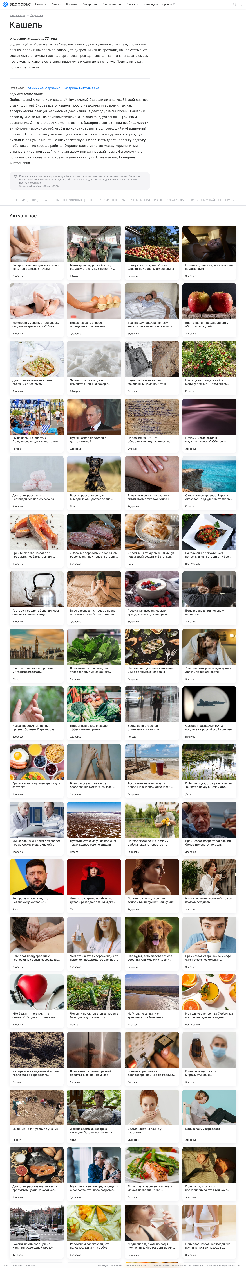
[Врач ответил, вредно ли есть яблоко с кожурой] (209, 310)
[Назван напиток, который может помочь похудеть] (209, 886)
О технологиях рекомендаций (187, 1265)
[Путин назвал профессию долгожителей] (94, 426)
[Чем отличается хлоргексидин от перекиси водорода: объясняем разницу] (94, 944)
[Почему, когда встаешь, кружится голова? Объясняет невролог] (209, 426)
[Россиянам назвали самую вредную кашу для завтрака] (152, 598)
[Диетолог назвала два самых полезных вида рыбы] (37, 368)
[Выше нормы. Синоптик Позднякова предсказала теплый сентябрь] (37, 426)
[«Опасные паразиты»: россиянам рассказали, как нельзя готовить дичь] (94, 541)
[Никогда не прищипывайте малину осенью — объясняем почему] (209, 368)
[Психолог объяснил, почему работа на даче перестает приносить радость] (152, 829)
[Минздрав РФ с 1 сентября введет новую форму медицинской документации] (37, 829)
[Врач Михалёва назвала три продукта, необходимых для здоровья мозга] (37, 541)
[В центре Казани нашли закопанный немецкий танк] (152, 368)
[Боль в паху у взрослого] (209, 1116)
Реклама (30, 1265)
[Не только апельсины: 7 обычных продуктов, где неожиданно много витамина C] (209, 1001)
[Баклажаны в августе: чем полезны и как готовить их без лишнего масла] (209, 541)
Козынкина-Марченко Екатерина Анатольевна (62, 88)
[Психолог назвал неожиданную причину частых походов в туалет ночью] (209, 1232)
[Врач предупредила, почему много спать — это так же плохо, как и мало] (152, 310)
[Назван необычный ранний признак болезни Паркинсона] (37, 713)
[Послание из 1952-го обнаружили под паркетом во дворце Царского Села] (152, 426)
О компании (17, 1265)
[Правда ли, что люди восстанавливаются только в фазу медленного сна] (209, 1174)
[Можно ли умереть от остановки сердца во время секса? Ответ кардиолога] (37, 310)
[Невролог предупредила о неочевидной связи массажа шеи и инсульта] (37, 944)
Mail (6, 1265)
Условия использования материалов (130, 1265)
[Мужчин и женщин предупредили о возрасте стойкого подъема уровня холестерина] (94, 1174)
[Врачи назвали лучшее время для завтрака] (37, 771)
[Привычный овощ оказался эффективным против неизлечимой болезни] (94, 713)
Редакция (103, 1265)
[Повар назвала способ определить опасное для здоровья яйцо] (94, 310)
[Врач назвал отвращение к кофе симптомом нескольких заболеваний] (209, 944)
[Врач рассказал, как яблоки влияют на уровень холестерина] (152, 253)
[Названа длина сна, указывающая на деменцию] (209, 253)
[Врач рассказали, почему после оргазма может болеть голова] (94, 598)
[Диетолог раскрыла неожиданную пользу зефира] (37, 483)
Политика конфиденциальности (223, 1265)
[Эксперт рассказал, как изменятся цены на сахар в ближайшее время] (94, 368)
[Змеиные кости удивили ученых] (37, 1116)
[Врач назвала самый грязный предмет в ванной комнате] (94, 1059)
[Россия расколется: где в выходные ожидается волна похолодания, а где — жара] (94, 483)
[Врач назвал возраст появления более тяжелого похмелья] (209, 829)
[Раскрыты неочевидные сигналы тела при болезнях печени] (37, 253)
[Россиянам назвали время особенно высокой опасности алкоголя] (152, 771)
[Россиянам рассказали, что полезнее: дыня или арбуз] (94, 1232)
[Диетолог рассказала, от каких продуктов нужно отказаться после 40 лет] (37, 1174)
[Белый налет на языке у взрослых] (152, 1116)
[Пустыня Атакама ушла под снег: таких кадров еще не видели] (94, 829)
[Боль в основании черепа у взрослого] (209, 598)
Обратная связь (161, 1265)
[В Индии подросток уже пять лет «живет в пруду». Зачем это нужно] (209, 771)
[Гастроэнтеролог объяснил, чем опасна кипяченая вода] (37, 598)
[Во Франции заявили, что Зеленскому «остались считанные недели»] (37, 886)
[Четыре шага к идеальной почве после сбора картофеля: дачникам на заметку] (37, 1059)
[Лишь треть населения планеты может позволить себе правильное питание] (152, 1174)
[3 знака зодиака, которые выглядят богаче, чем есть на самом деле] (94, 1116)
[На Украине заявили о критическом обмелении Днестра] (152, 1001)
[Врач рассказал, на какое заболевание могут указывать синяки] (94, 771)
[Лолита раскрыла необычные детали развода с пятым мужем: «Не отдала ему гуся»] (94, 886)
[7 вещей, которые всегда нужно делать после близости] (209, 656)
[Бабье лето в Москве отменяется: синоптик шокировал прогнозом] (152, 713)
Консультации (17, 15)
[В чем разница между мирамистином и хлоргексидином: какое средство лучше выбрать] (209, 1059)
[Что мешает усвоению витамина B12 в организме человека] (152, 656)
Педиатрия (36, 15)
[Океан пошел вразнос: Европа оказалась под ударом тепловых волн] (209, 483)
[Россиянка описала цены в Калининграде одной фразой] (37, 1232)
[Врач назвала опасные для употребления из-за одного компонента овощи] (94, 656)
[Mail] (5, 4)
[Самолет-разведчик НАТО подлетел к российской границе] (209, 713)
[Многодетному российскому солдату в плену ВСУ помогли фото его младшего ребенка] (94, 253)
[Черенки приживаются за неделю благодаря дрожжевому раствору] (94, 1001)
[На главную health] (19, 4)
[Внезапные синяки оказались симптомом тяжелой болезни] (152, 483)
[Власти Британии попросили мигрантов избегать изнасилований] (37, 656)
